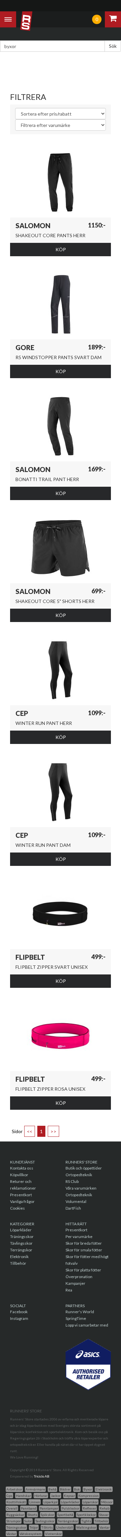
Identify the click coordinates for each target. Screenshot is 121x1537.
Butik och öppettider (84, 1168)
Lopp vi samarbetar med (87, 1325)
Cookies (17, 1208)
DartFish (73, 1208)
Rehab (104, 1508)
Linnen (34, 1502)
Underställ (64, 1527)
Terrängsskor (68, 1521)
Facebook (19, 1311)
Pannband (28, 1508)
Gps (9, 1496)
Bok (77, 1489)
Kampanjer (75, 1283)
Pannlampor (49, 1508)
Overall (11, 1508)
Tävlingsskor (21, 1243)
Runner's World (80, 1311)
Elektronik (19, 1256)
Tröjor (34, 1527)
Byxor (87, 1489)
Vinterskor (53, 1534)
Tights (86, 1521)
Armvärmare (35, 1489)
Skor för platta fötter (83, 1269)
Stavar (104, 1515)
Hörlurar (40, 1496)
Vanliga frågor (22, 1201)
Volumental (76, 1201)
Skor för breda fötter (84, 1243)
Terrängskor (21, 1249)
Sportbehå (65, 1515)
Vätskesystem (30, 1534)
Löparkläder (21, 1229)
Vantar (104, 1527)
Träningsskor (22, 1236)
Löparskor (90, 1502)
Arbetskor (14, 1489)
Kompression (88, 1496)
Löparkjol (50, 1502)
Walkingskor (86, 1527)
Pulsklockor (70, 1508)
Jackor (56, 1496)
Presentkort (21, 1194)
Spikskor (47, 1515)
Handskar (23, 1496)
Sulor (28, 1521)
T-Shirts (47, 1527)
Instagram (19, 1318)
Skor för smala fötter (84, 1249)
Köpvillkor (19, 1174)
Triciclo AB (41, 1476)
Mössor (107, 1502)
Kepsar (69, 1496)
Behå (52, 1489)
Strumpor (13, 1521)
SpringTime (76, 1318)
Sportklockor (86, 1515)
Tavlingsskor (44, 1521)
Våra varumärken (81, 1188)
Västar (11, 1534)
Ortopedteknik (79, 1174)
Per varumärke (79, 1236)
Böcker (65, 1489)
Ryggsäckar (15, 1515)
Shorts (32, 1515)
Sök (113, 46)
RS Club (72, 1181)
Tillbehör (18, 1263)
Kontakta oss (21, 1168)
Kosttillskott (16, 1502)
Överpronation (79, 1276)
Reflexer (89, 1508)
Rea (69, 1289)
